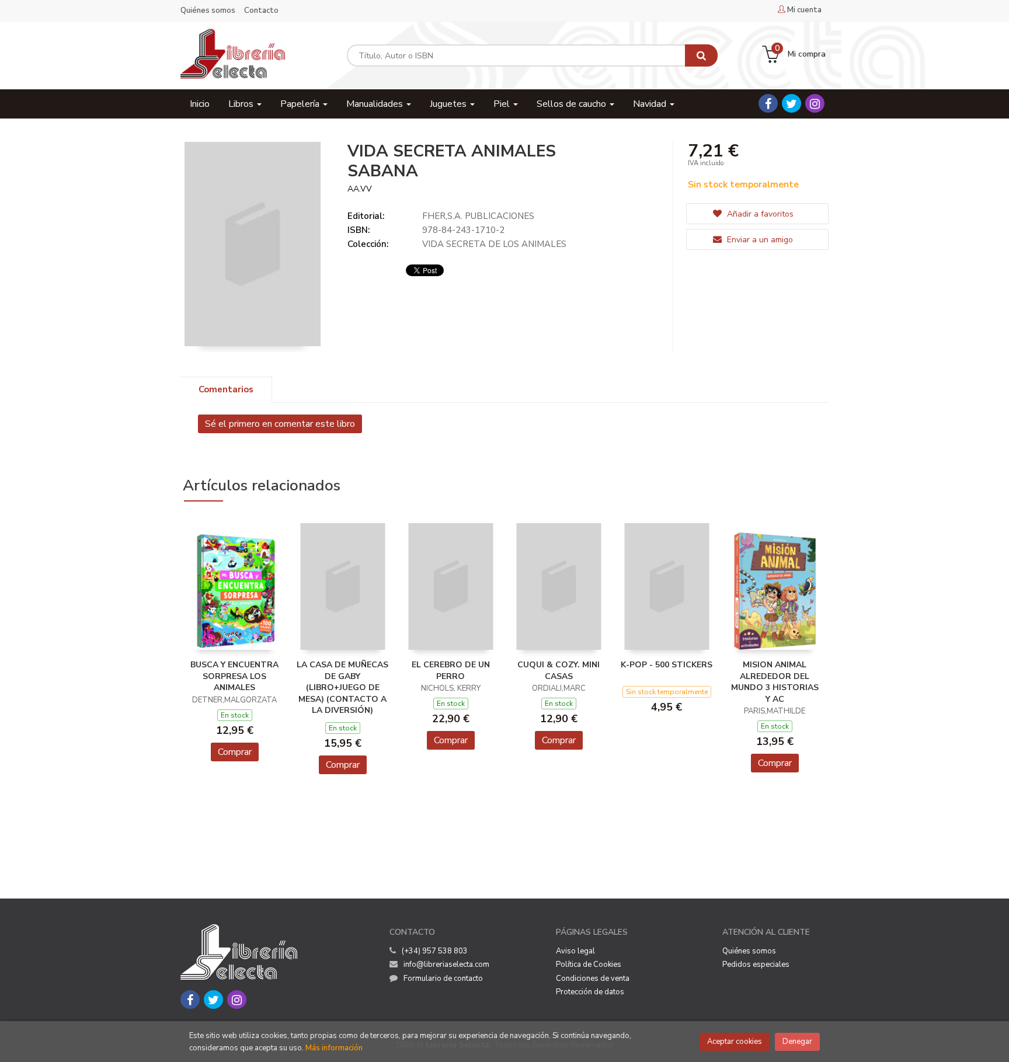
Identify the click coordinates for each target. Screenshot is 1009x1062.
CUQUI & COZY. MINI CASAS (558, 670)
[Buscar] (701, 55)
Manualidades (375, 104)
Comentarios (226, 389)
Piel (502, 104)
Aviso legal (575, 951)
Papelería (301, 104)
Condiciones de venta (592, 978)
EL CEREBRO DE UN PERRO (451, 670)
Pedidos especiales (755, 964)
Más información (334, 1048)
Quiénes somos (207, 10)
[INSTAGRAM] (814, 103)
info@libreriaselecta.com (446, 964)
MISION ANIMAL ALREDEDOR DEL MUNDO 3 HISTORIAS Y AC (775, 682)
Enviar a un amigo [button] (759, 239)
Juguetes (449, 104)
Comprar (235, 752)
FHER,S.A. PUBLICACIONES (478, 216)
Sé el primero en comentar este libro (280, 423)
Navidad (651, 104)
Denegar (797, 1041)
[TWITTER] (791, 103)
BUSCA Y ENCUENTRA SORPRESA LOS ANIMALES (234, 676)
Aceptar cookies (734, 1041)
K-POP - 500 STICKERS (666, 664)
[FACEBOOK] (768, 103)
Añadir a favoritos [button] (759, 214)
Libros (242, 104)
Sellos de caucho (572, 104)
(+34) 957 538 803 (435, 951)
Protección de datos (590, 992)
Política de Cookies (588, 964)
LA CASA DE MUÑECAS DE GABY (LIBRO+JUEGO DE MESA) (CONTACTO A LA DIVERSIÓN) (342, 687)
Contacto (261, 10)
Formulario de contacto (443, 978)
